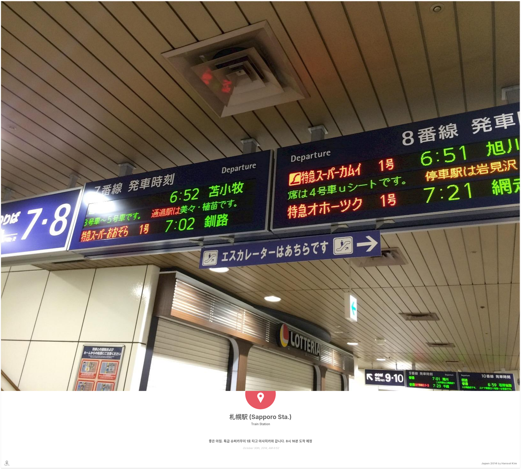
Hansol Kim (509, 463)
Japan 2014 (489, 463)
